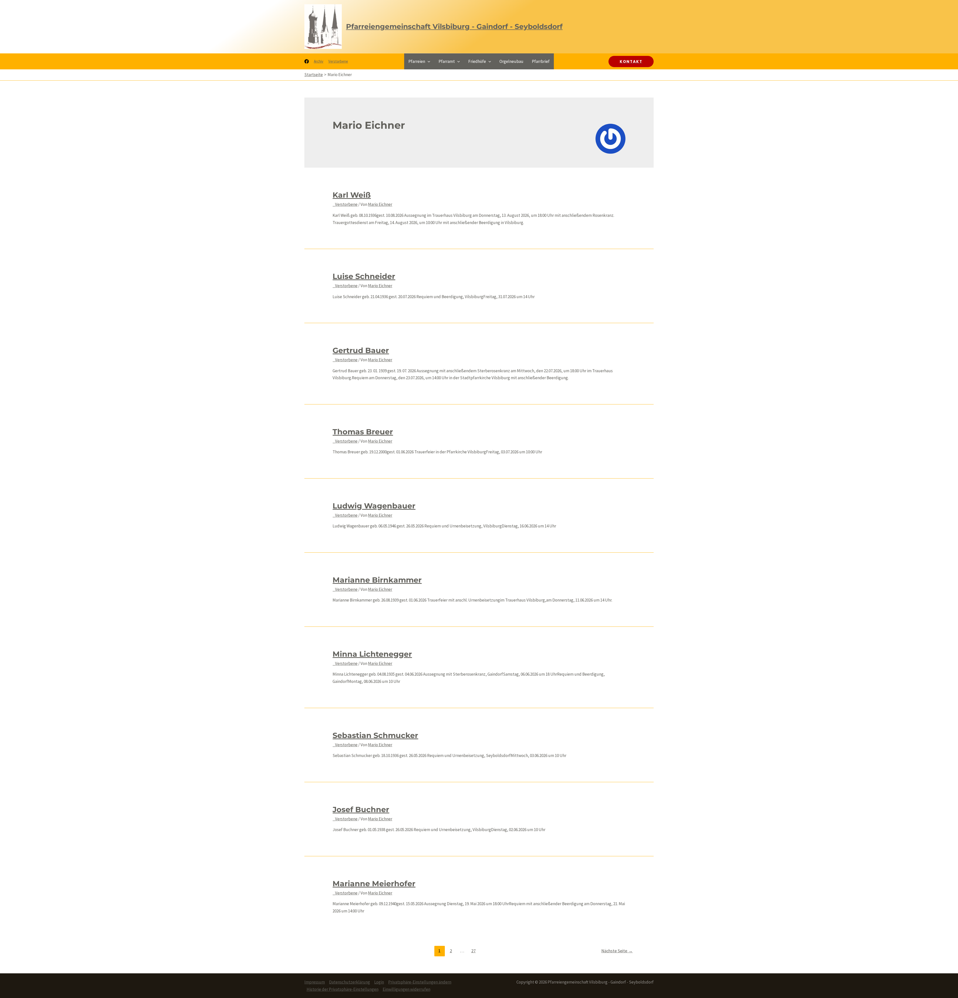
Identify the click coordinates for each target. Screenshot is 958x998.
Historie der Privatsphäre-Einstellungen (342, 989)
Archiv (318, 61)
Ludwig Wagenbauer (374, 505)
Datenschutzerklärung (349, 982)
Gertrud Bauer (361, 350)
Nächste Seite (617, 951)
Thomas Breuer (363, 431)
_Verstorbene (345, 204)
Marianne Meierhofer (374, 883)
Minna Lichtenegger (372, 654)
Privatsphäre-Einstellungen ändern (419, 982)
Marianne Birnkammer (377, 580)
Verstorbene (338, 61)
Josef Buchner (361, 809)
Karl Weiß (352, 195)
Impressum (314, 982)
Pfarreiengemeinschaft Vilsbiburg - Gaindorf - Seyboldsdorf (454, 26)
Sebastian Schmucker (375, 735)
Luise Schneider (364, 276)
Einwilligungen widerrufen (406, 989)
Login (379, 982)
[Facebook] (306, 61)
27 (473, 951)
